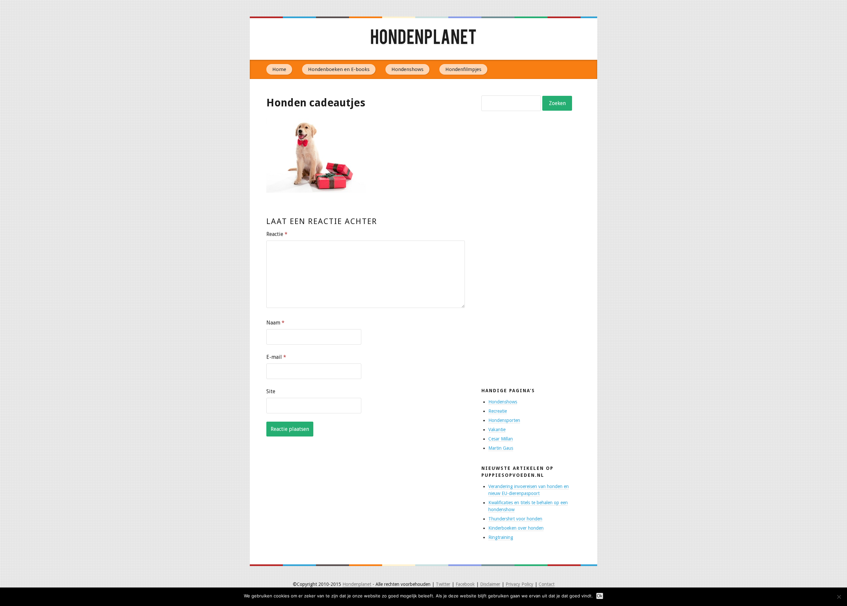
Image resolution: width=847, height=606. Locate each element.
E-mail (276, 357)
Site (270, 391)
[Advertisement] (531, 266)
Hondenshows (407, 69)
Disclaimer (490, 584)
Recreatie (497, 411)
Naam (275, 323)
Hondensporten (504, 420)
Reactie (277, 234)
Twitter (443, 584)
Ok (599, 595)
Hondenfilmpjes (463, 69)
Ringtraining (500, 537)
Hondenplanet (423, 39)
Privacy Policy (519, 584)
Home (279, 69)
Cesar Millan (500, 438)
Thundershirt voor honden (515, 518)
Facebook (465, 584)
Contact (547, 584)
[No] (838, 596)
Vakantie (497, 429)
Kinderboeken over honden (516, 528)
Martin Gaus (500, 448)
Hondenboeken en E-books (339, 69)
